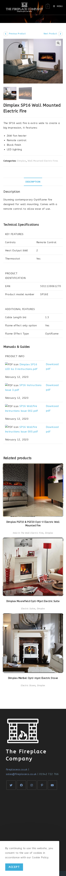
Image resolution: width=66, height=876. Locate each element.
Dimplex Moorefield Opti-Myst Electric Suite (33, 601)
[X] (11, 785)
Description (33, 181)
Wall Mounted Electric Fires (43, 161)
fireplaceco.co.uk (16, 769)
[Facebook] (21, 785)
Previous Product (17, 33)
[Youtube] (52, 785)
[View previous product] (5, 33)
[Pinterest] (42, 785)
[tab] (33, 182)
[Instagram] (31, 785)
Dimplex (21, 161)
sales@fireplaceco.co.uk (21, 774)
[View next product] (60, 33)
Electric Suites (28, 608)
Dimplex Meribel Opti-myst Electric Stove (33, 678)
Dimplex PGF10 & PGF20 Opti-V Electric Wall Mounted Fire (33, 524)
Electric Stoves (28, 685)
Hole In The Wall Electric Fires (28, 533)
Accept (14, 867)
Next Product (50, 33)
